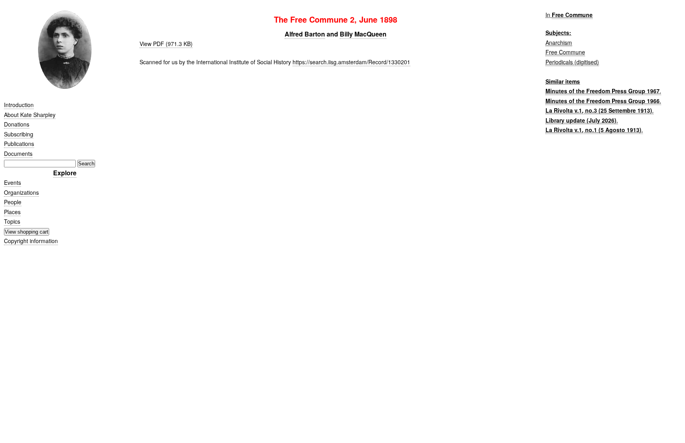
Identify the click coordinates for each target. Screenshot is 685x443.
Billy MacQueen (363, 33)
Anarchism (558, 42)
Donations (16, 124)
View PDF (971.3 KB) (166, 44)
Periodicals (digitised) (572, 62)
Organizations (21, 192)
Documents (18, 153)
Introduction (19, 105)
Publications (19, 144)
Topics (12, 221)
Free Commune (572, 15)
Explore (65, 172)
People (12, 202)
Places (12, 212)
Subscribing (18, 134)
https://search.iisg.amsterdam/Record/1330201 (351, 62)
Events (12, 182)
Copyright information (31, 241)
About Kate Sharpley (29, 115)
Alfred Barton (305, 33)
